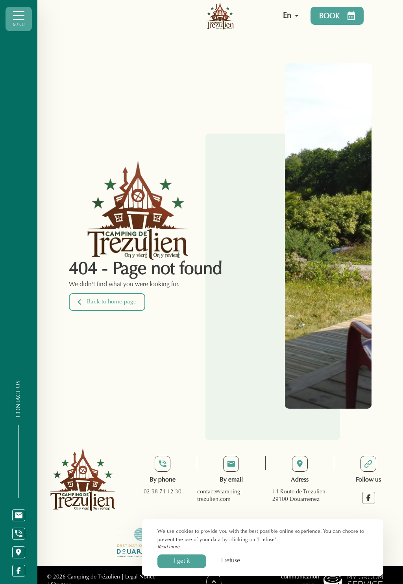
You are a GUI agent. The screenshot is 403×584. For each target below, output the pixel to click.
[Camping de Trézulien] (220, 16)
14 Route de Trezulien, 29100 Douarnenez (299, 496)
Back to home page (112, 302)
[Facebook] (18, 571)
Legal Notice (140, 577)
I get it (182, 561)
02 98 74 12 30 (162, 492)
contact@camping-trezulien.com (219, 496)
